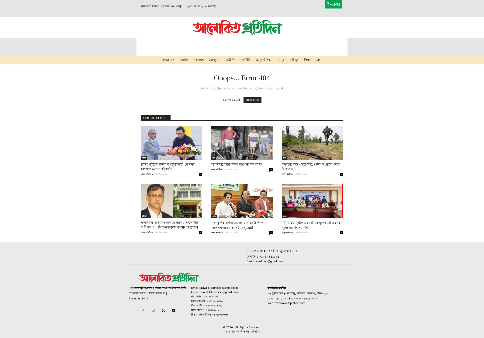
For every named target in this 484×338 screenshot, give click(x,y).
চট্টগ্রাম (144, 216)
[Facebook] (143, 311)
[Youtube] (174, 311)
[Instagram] (153, 311)
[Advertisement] (148, 26)
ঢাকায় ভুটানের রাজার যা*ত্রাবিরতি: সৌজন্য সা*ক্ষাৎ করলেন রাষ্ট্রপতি (168, 166)
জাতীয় (144, 158)
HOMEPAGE (252, 100)
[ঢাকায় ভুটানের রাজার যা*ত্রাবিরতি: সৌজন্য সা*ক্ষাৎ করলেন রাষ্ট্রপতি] (171, 143)
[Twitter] (163, 311)
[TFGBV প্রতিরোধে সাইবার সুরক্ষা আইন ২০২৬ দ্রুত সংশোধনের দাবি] (312, 201)
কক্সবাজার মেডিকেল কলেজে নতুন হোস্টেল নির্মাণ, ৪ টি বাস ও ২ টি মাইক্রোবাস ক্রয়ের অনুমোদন (171, 224)
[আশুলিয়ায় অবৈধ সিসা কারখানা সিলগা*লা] (242, 143)
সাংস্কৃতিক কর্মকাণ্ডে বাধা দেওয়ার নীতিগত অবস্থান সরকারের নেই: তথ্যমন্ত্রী (237, 225)
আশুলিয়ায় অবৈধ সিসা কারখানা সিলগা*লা (236, 164)
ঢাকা (214, 158)
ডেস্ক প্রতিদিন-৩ (147, 174)
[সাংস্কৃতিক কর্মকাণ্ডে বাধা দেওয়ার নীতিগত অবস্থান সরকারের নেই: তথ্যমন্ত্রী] (242, 201)
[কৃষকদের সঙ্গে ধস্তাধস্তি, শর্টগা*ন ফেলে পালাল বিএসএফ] (312, 143)
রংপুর (284, 158)
